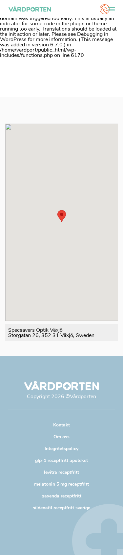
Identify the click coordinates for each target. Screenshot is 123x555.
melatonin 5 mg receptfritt (61, 484)
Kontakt (61, 425)
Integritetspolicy (61, 449)
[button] (62, 216)
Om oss (61, 437)
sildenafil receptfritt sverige (61, 508)
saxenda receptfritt (61, 496)
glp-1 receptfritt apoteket (61, 460)
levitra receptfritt (61, 472)
